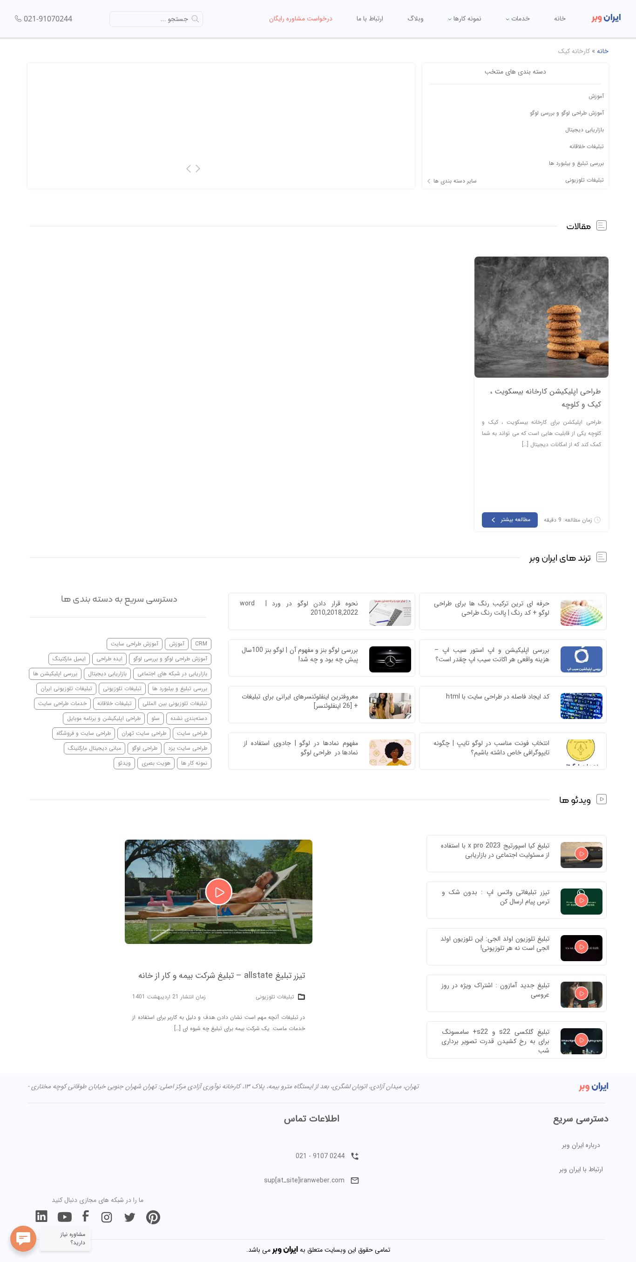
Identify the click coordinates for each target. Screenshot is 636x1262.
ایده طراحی (109, 658)
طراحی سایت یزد (187, 748)
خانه (560, 19)
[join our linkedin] (41, 1217)
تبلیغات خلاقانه (586, 146)
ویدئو (124, 763)
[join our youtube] (65, 1217)
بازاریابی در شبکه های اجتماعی (172, 673)
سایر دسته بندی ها (455, 181)
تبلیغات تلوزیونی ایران (66, 688)
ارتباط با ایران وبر (581, 1169)
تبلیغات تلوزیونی (584, 180)
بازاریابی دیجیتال (584, 129)
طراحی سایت (192, 733)
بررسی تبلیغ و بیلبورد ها (576, 163)
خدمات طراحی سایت (62, 703)
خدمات (519, 19)
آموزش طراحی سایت (134, 643)
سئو (155, 718)
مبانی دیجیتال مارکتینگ (94, 748)
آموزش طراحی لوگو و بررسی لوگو (567, 113)
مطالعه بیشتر (515, 519)
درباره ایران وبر (581, 1145)
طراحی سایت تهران (144, 733)
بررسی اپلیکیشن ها (55, 673)
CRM (201, 643)
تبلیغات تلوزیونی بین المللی (174, 703)
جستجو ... (174, 19)
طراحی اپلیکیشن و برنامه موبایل (104, 718)
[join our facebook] (85, 1217)
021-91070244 (48, 19)
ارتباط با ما (370, 19)
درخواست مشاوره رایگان (300, 19)
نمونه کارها (466, 19)
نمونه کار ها (194, 763)
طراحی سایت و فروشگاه (83, 733)
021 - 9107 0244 (320, 1156)
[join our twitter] (130, 1217)
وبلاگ (415, 19)
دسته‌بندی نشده (188, 718)
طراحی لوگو (144, 748)
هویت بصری (156, 763)
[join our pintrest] (153, 1217)
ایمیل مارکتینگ (69, 658)
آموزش (596, 96)
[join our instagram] (107, 1217)
